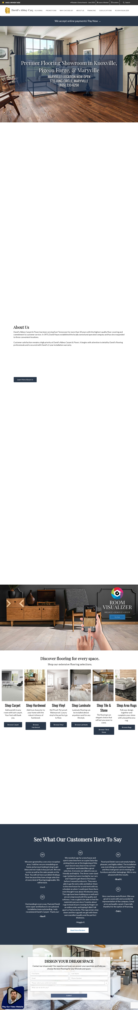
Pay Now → (94, 20)
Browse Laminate (81, 725)
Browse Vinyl (58, 725)
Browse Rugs (127, 727)
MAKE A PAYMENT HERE (12, 2)
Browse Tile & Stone (104, 730)
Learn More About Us (25, 380)
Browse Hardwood (36, 726)
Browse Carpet (13, 725)
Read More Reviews (77, 930)
